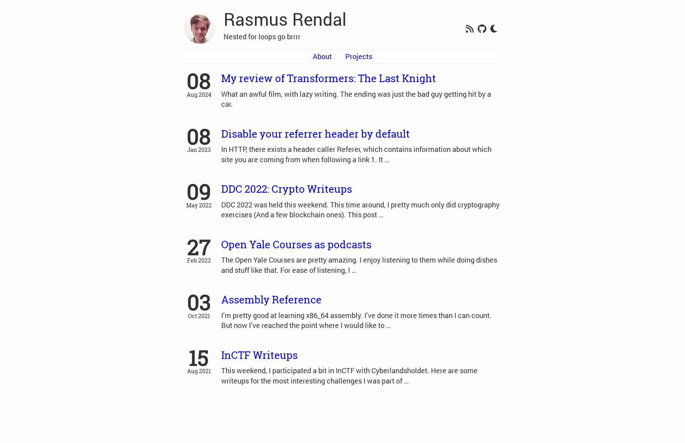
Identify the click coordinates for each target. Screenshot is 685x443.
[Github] (482, 29)
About (322, 56)
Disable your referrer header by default (315, 133)
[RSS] (470, 29)
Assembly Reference (271, 299)
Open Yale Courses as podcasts (296, 244)
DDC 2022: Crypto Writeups (286, 189)
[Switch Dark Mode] (493, 29)
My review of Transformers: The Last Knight (328, 78)
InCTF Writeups (259, 355)
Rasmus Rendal (285, 19)
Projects (358, 56)
